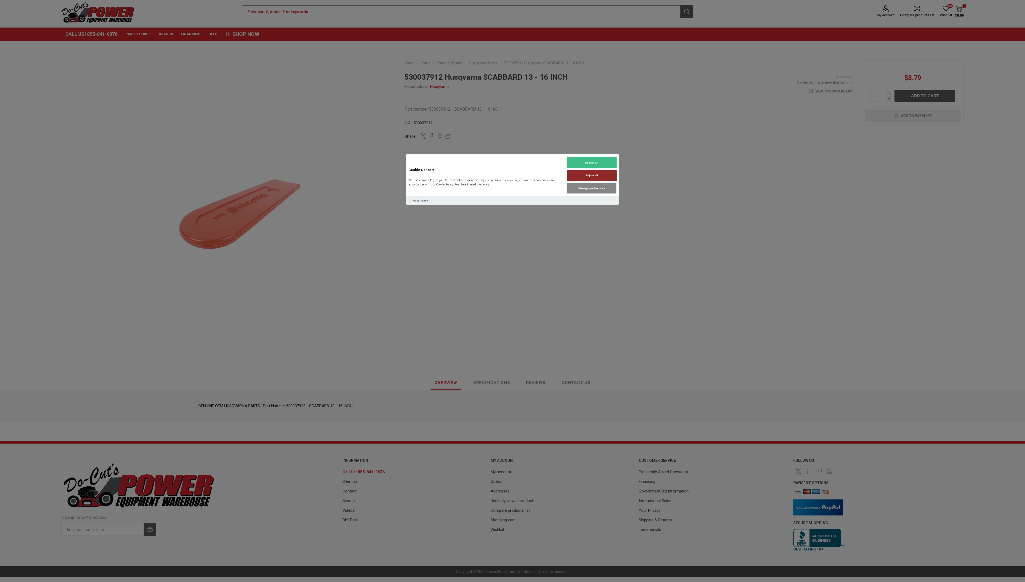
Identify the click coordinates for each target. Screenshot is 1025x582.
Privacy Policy (419, 200)
